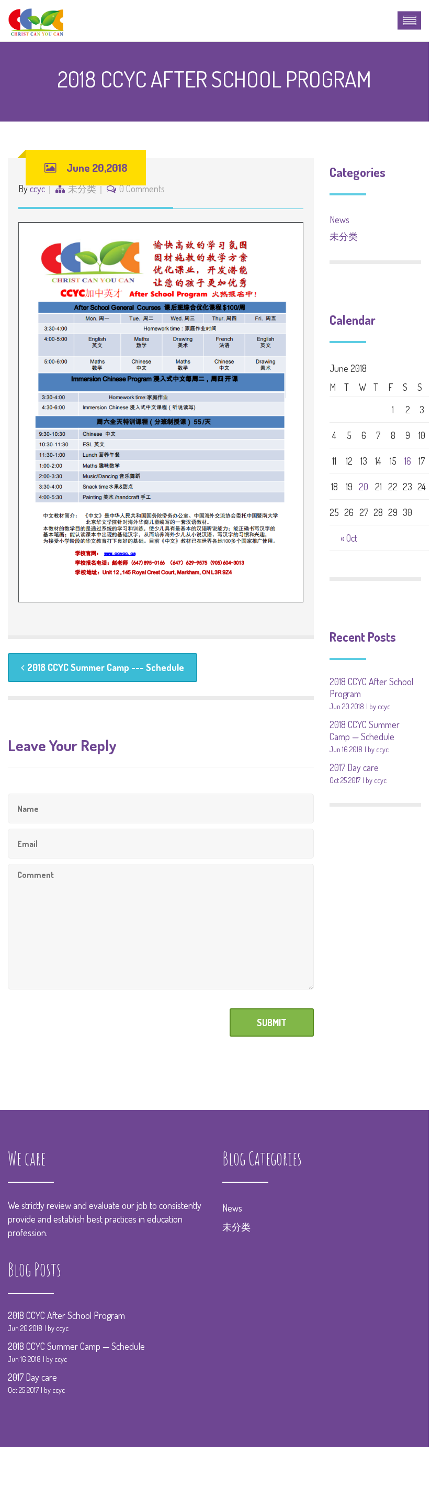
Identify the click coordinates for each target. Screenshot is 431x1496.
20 (363, 486)
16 (407, 461)
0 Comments (142, 188)
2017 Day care (354, 767)
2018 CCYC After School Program (66, 1315)
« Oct (349, 538)
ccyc (37, 188)
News (339, 219)
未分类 (82, 188)
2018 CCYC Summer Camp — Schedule (365, 730)
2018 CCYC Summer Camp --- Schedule (105, 667)
